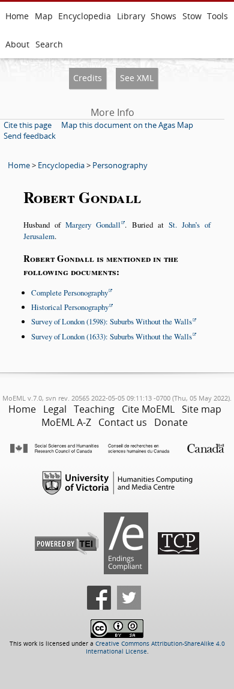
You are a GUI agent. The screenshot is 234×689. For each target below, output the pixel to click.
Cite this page (28, 125)
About (17, 44)
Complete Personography (69, 292)
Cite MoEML (148, 409)
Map (44, 16)
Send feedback (30, 135)
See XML (137, 77)
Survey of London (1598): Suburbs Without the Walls (111, 321)
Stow (192, 16)
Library (131, 16)
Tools (217, 16)
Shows (163, 16)
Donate (171, 422)
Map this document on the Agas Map (127, 125)
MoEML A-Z (66, 422)
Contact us (122, 422)
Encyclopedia (84, 16)
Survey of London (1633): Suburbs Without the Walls (111, 336)
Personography (120, 165)
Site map (201, 409)
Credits (87, 77)
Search (49, 44)
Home (17, 16)
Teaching (94, 409)
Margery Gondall (93, 224)
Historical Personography (70, 307)
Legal (55, 409)
